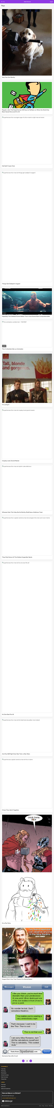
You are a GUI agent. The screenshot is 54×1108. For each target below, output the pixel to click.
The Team (3, 1084)
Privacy (43, 1105)
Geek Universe (27, 1)
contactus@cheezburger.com (9, 1098)
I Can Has (3, 1068)
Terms (40, 1105)
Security (46, 1105)
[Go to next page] (30, 1061)
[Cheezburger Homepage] (27, 1101)
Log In (51, 1)
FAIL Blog (3, 1071)
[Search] (4, 2)
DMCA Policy (51, 1105)
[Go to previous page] (23, 1061)
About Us (3, 1086)
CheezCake (3, 1079)
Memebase (3, 1073)
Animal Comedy (5, 1075)
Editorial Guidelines (5, 1088)
